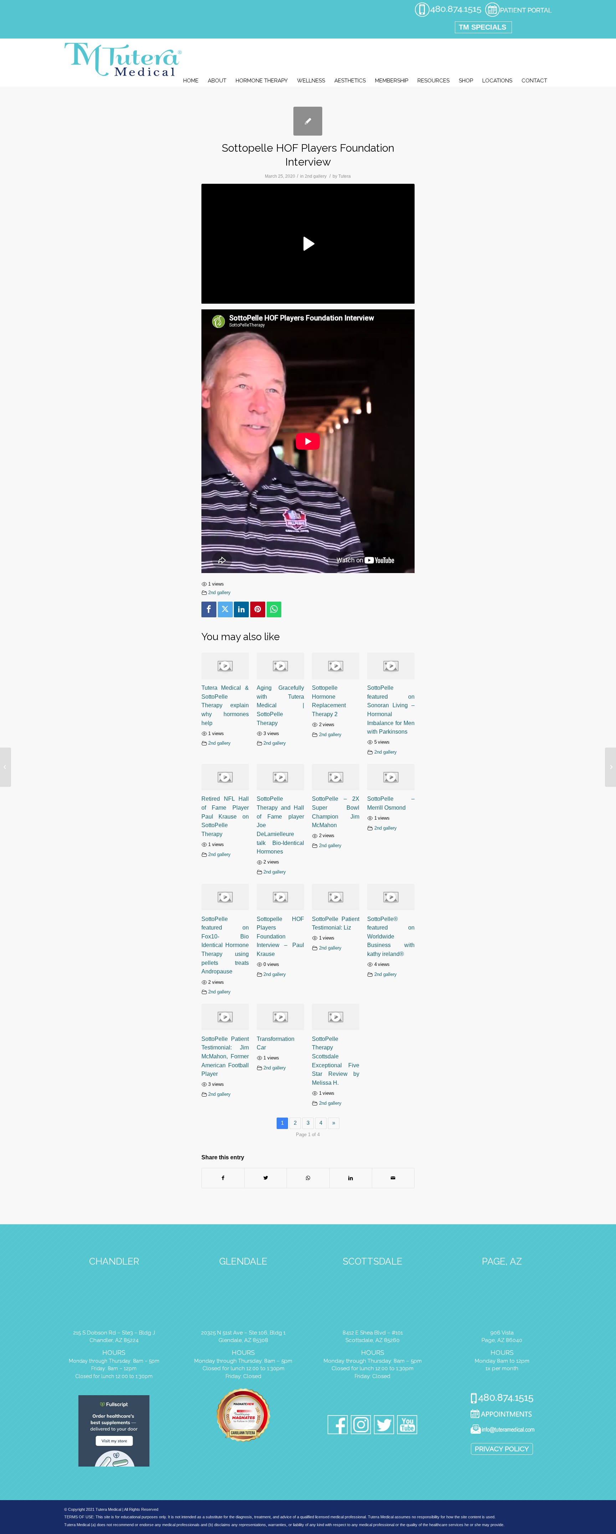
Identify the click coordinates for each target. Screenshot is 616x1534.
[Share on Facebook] (223, 1178)
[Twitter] (225, 609)
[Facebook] (208, 609)
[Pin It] (257, 609)
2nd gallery (316, 176)
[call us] (448, 16)
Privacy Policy (502, 1449)
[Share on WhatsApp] (308, 1178)
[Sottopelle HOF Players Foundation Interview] (307, 121)
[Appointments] (502, 1414)
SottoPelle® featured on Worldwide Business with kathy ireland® (391, 936)
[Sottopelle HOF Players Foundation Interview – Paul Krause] (5, 767)
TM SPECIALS (482, 27)
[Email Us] (502, 1430)
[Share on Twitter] (266, 1178)
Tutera (344, 176)
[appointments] (518, 16)
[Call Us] (502, 1399)
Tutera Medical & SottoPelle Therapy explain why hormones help (225, 705)
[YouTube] (407, 1426)
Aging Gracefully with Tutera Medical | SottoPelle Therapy (280, 705)
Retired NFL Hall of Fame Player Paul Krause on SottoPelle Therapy (225, 816)
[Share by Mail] (393, 1178)
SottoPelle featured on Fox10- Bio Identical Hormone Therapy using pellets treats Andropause (225, 945)
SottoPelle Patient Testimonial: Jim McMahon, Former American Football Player (225, 1056)
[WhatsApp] (274, 609)
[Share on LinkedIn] (351, 1178)
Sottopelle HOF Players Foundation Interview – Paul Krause (280, 936)
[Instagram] (361, 1426)
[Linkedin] (241, 609)
